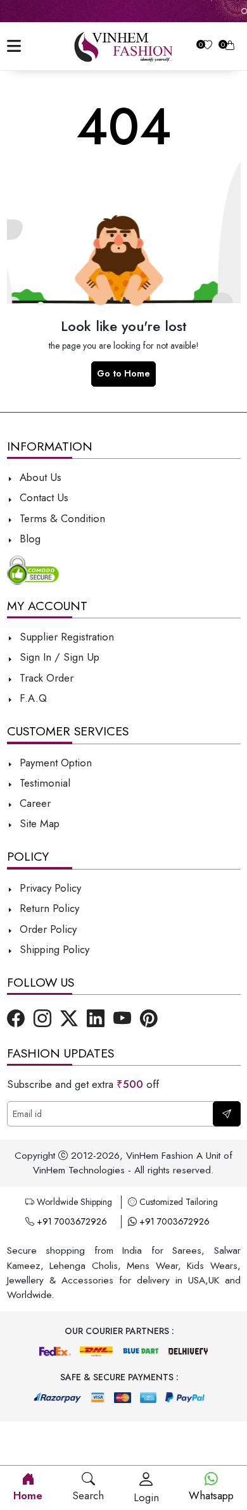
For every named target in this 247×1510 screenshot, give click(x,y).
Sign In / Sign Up (57, 657)
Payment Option (54, 762)
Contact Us (42, 497)
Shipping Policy (52, 949)
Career (33, 803)
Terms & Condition (60, 518)
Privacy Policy (48, 887)
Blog (28, 538)
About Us (38, 477)
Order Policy (46, 929)
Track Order (44, 677)
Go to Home (123, 373)
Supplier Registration (65, 636)
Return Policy (47, 908)
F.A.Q (31, 698)
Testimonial (45, 782)
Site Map (38, 823)
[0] (207, 47)
